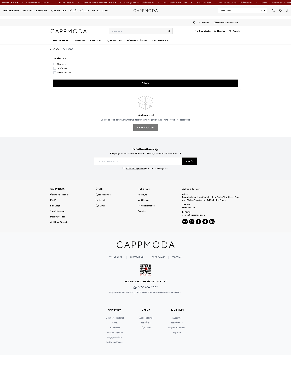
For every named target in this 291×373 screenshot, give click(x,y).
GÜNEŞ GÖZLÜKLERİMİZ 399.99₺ (136, 2)
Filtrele (145, 83)
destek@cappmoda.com (193, 214)
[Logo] (145, 10)
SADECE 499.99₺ (64, 2)
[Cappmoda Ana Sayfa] (145, 244)
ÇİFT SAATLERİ (58, 10)
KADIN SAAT (28, 10)
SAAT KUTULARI (100, 10)
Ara (263, 10)
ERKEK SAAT (42, 10)
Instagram (137, 257)
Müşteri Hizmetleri (146, 205)
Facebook (158, 257)
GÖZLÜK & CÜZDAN (79, 10)
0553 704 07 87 (148, 287)
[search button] (169, 31)
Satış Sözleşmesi (58, 211)
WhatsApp (116, 257)
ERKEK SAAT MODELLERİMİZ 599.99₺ (96, 2)
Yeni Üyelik (101, 200)
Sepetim (142, 211)
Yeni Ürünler (143, 200)
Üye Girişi (100, 205)
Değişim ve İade (57, 216)
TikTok (176, 257)
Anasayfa (142, 194)
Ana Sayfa (54, 49)
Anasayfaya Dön (145, 127)
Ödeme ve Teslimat (59, 194)
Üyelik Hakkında (103, 194)
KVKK (53, 200)
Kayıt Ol (189, 161)
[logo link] (68, 31)
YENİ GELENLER (10, 10)
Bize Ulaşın (55, 205)
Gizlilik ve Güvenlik (59, 222)
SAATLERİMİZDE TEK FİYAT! (35, 2)
